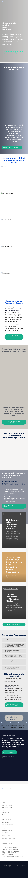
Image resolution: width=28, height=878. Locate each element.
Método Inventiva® (7, 807)
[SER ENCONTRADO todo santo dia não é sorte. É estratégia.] (14, 178)
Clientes (4, 815)
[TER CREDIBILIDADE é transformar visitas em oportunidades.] (14, 205)
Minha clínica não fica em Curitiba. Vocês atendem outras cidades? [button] (14, 656)
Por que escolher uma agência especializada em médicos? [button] (13, 639)
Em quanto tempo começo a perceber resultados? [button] (12, 667)
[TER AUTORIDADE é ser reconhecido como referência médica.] (14, 258)
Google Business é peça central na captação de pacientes (8, 837)
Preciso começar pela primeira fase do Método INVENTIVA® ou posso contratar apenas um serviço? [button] (14, 645)
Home (3, 802)
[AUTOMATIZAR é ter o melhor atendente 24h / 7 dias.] (14, 284)
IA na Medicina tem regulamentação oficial (7, 824)
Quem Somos (5, 812)
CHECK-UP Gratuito (7, 805)
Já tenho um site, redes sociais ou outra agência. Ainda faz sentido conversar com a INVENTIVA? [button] (14, 662)
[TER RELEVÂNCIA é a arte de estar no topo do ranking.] (14, 231)
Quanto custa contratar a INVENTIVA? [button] (12, 651)
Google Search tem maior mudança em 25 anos (7, 830)
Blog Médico (5, 810)
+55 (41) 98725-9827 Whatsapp (11, 853)
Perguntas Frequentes (11, 588)
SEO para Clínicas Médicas (12, 514)
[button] (25, 2)
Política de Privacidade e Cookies (14, 870)
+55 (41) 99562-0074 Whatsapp (11, 851)
